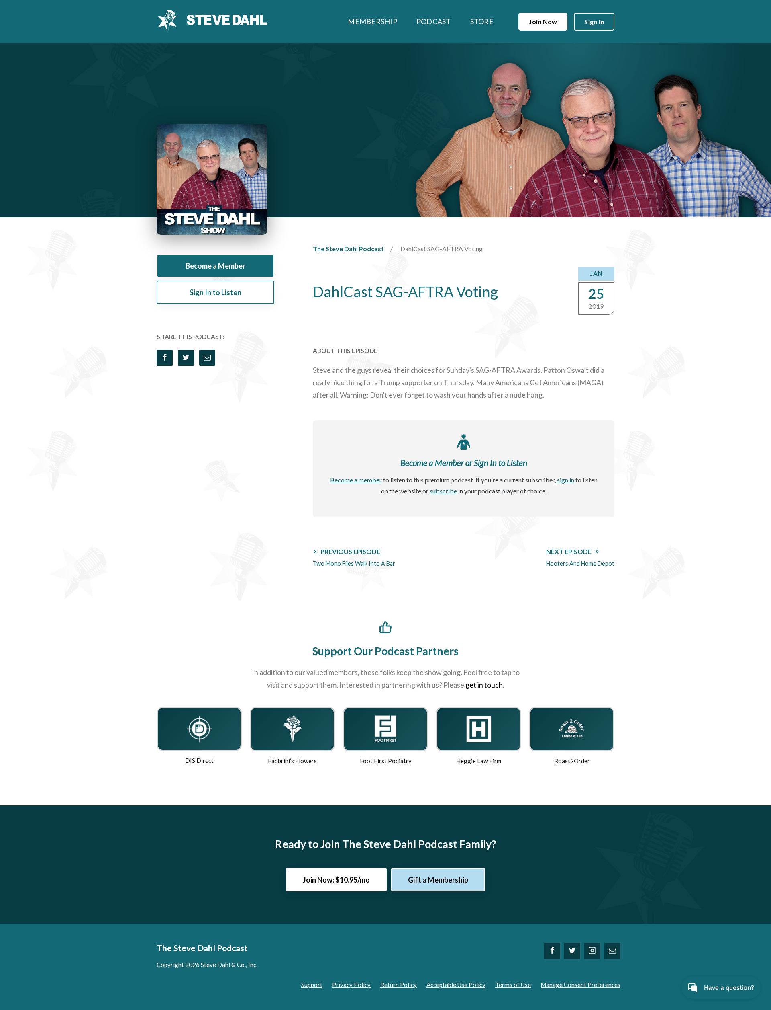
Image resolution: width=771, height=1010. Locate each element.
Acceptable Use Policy (455, 984)
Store (482, 21)
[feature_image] (199, 728)
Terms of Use (513, 984)
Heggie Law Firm (478, 760)
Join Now (543, 21)
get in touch (484, 684)
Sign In (594, 21)
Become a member (356, 480)
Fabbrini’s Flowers (292, 760)
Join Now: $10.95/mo (336, 879)
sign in (565, 480)
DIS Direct (199, 760)
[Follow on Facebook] (552, 951)
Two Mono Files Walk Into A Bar (354, 557)
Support (311, 984)
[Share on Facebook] (165, 358)
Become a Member (215, 265)
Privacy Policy (351, 984)
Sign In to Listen (215, 292)
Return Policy (398, 984)
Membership (372, 21)
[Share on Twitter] (186, 358)
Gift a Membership (438, 879)
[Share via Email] (207, 358)
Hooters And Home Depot (580, 557)
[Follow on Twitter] (572, 951)
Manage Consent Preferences (580, 984)
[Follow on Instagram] (592, 951)
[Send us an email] (612, 951)
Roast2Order (572, 760)
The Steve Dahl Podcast (348, 248)
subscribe (443, 491)
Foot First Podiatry (386, 760)
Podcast (433, 21)
